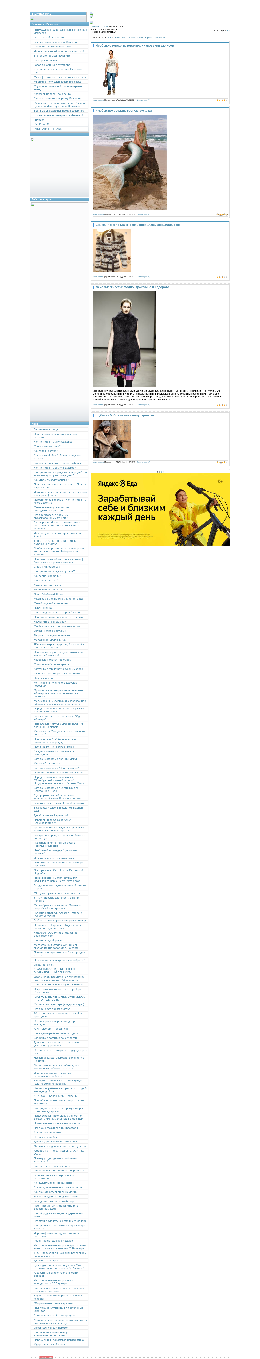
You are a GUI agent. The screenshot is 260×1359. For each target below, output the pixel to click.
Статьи (104, 26)
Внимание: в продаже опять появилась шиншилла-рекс (138, 224)
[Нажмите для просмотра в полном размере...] (124, 385)
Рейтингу (131, 37)
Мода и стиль (98, 100)
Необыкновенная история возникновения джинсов (135, 45)
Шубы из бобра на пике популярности (125, 415)
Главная (95, 26)
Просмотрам (160, 37)
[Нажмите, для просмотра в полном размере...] (130, 209)
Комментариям (144, 37)
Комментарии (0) (143, 100)
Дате (110, 37)
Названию (120, 37)
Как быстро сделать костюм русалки (124, 110)
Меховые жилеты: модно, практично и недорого (132, 287)
